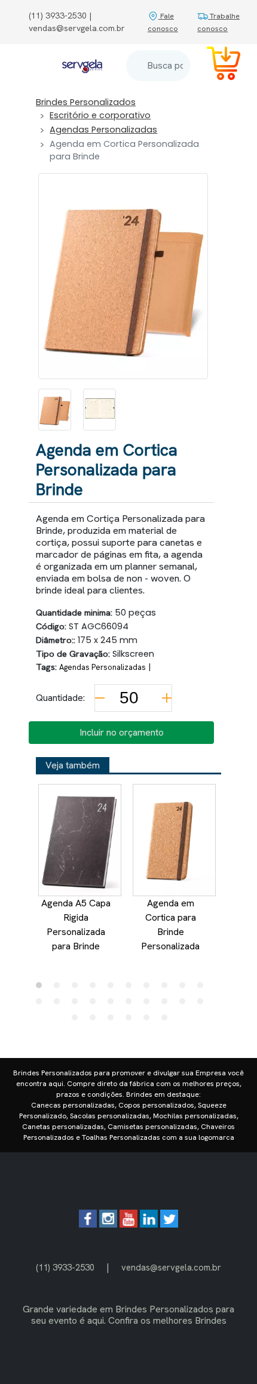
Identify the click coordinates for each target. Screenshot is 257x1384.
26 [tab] (167, 1020)
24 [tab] (131, 1020)
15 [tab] (114, 1004)
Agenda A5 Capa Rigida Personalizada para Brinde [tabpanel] (76, 924)
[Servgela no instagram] (108, 1224)
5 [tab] (114, 988)
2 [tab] (60, 988)
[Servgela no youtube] (128, 1224)
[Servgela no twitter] (169, 1224)
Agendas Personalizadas (103, 130)
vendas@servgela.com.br (171, 1267)
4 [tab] (96, 988)
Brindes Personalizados (86, 102)
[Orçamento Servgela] (216, 65)
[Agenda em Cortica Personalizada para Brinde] (54, 409)
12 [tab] (60, 1004)
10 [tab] (203, 988)
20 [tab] (203, 1004)
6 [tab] (131, 988)
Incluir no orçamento (121, 732)
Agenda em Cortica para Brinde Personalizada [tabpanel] (170, 924)
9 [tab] (185, 988)
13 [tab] (78, 1004)
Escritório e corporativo (100, 115)
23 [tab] (114, 1020)
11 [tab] (42, 1004)
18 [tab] (167, 1004)
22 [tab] (96, 1020)
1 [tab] (42, 988)
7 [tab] (149, 988)
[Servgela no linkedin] (149, 1224)
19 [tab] (185, 1004)
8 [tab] (167, 988)
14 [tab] (96, 1004)
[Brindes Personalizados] (82, 66)
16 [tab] (131, 1004)
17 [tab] (149, 1004)
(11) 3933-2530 (65, 1267)
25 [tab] (149, 1020)
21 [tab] (78, 1020)
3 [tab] (78, 988)
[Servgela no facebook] (88, 1224)
